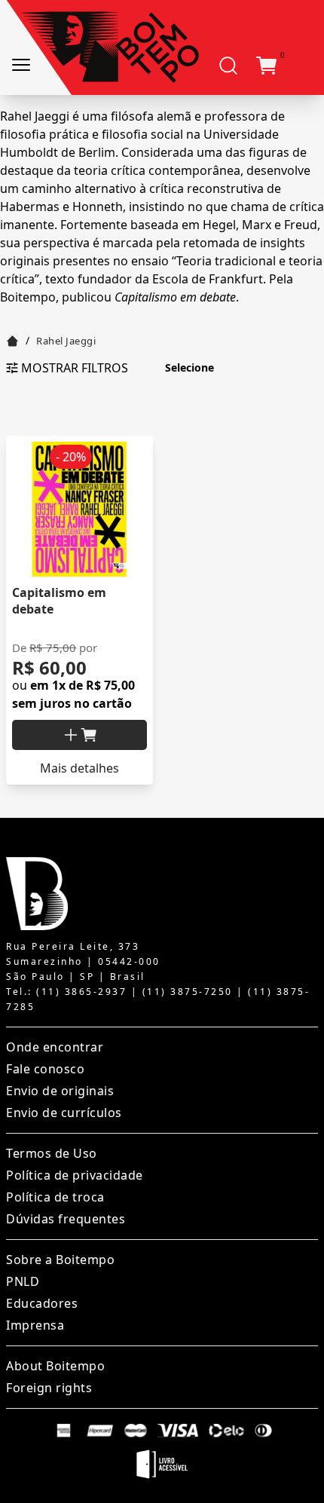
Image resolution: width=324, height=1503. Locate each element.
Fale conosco (45, 1069)
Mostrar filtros (74, 368)
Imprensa (35, 1325)
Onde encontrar (54, 1047)
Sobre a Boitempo (60, 1259)
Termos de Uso (51, 1153)
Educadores (42, 1303)
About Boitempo (55, 1366)
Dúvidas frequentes (65, 1219)
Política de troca (55, 1197)
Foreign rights (49, 1387)
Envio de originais (60, 1090)
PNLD (22, 1281)
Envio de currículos (64, 1112)
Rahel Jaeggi (66, 340)
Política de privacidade (74, 1175)
